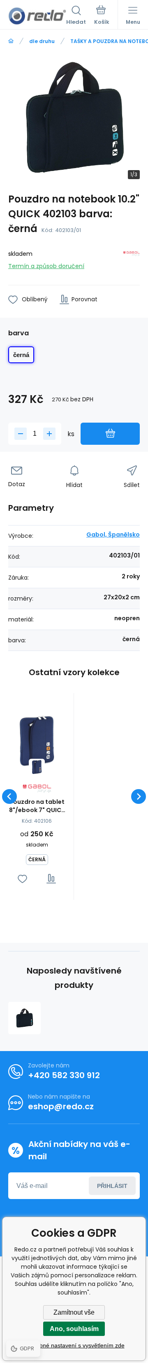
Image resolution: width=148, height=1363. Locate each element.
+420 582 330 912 (64, 1075)
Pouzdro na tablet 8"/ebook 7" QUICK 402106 (37, 806)
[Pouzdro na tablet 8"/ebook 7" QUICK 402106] (36, 740)
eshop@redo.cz (61, 1106)
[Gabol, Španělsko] (131, 258)
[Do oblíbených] (22, 878)
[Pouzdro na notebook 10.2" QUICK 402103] (24, 1018)
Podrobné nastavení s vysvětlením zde (74, 1345)
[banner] (37, 16)
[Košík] (101, 16)
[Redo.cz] (11, 41)
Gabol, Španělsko (113, 534)
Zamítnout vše (74, 1312)
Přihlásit (112, 1186)
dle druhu (42, 41)
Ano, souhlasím (74, 1328)
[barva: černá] (37, 767)
